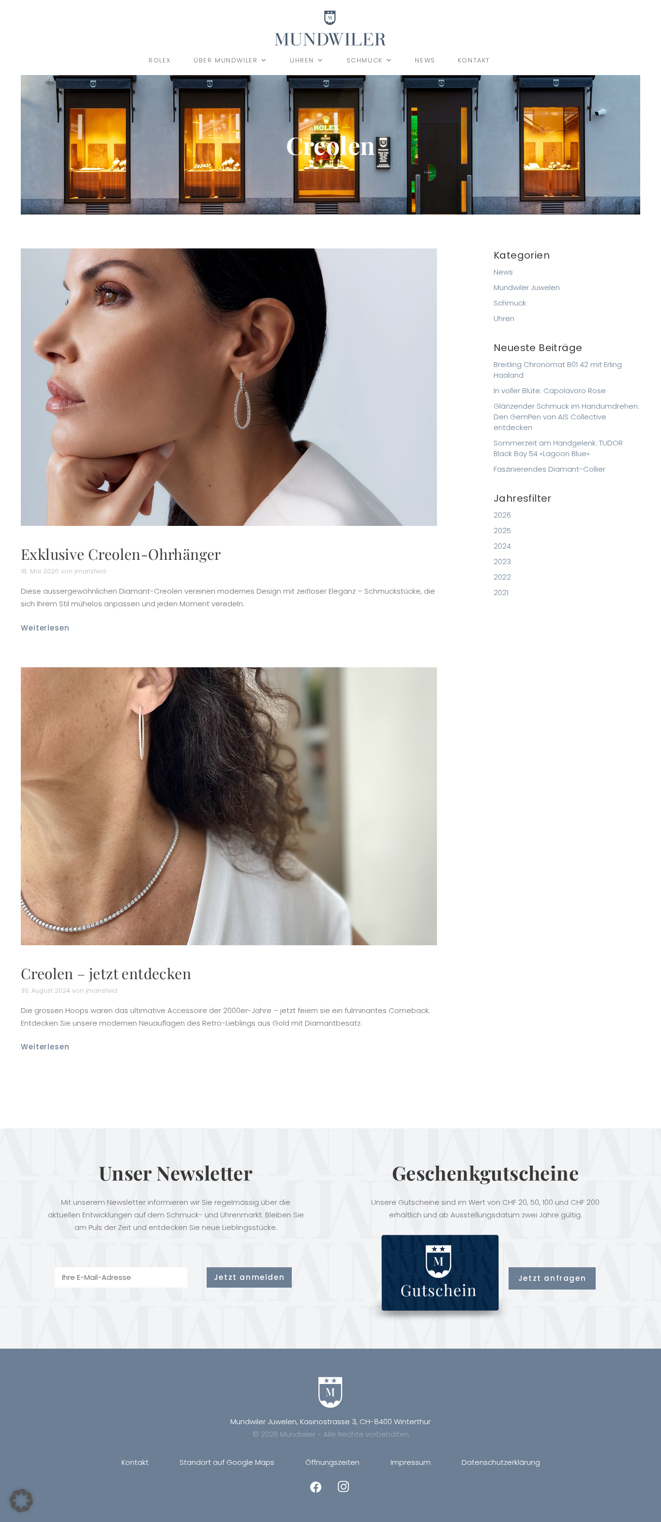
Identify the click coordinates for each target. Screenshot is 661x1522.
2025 (502, 530)
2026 (502, 515)
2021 (501, 592)
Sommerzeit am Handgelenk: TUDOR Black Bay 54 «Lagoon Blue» (558, 448)
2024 (502, 546)
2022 (502, 577)
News (425, 60)
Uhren (302, 60)
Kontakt (474, 60)
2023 (502, 561)
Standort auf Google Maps (227, 1462)
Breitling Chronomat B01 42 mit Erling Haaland (558, 369)
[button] (21, 1500)
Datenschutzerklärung (501, 1462)
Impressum (411, 1462)
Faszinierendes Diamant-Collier (549, 469)
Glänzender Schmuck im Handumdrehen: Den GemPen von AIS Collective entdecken (566, 416)
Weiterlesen (45, 628)
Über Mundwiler (225, 60)
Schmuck (364, 60)
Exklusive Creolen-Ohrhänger (121, 554)
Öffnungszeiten (332, 1462)
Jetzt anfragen (552, 1278)
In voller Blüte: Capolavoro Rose (550, 390)
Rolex (160, 60)
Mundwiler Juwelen (527, 287)
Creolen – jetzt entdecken (106, 973)
